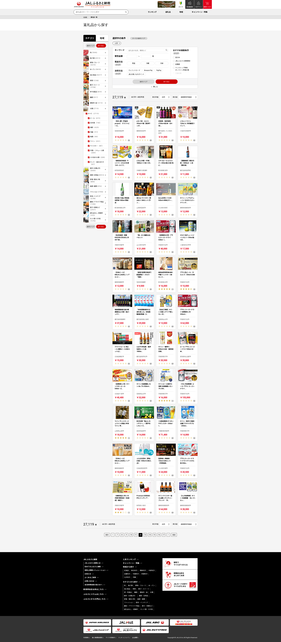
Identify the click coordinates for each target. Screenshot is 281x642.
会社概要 (134, 637)
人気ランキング (129, 559)
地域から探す (128, 567)
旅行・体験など (147, 606)
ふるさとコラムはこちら (93, 594)
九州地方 (127, 577)
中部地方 (152, 570)
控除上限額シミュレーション (95, 570)
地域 (181, 12)
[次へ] (168, 535)
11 (136, 535)
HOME (85, 17)
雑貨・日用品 (143, 596)
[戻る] (112, 535)
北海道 (126, 570)
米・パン (152, 585)
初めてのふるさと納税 (93, 566)
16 (159, 535)
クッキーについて (123, 637)
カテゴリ (89, 38)
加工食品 (127, 589)
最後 (174, 535)
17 (164, 535)
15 (154, 535)
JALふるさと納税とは (93, 563)
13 (145, 535)
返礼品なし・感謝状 (131, 609)
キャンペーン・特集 (199, 12)
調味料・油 (144, 592)
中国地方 (136, 574)
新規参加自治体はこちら (93, 589)
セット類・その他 (146, 609)
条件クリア (91, 46)
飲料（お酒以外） (130, 596)
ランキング (152, 12)
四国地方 (144, 574)
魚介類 (130, 585)
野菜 (134, 589)
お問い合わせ (89, 581)
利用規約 (86, 637)
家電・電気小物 (129, 599)
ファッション (128, 602)
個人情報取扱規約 (97, 637)
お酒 (116, 43)
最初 (107, 535)
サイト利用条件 (110, 637)
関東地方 (143, 570)
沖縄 (134, 577)
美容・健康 (141, 599)
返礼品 (168, 12)
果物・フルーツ (140, 585)
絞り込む (101, 46)
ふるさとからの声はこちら (94, 599)
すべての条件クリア (138, 38)
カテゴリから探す (130, 582)
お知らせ (88, 574)
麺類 (135, 592)
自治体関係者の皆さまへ (93, 585)
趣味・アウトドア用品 (131, 606)
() (129, 140)
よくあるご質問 (90, 577)
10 (131, 535)
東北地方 (134, 570)
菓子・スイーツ (143, 589)
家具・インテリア (142, 602)
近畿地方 (127, 574)
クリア (118, 65)
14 (150, 535)
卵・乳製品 (128, 592)
